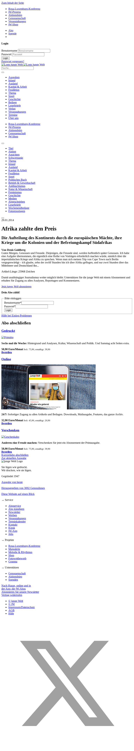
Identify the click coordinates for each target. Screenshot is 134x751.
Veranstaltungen (17, 21)
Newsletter (14, 512)
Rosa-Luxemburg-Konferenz (24, 8)
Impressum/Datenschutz (21, 607)
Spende (12, 33)
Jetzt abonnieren (16, 286)
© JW (11, 604)
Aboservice (14, 505)
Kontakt (12, 524)
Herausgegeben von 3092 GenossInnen (23, 488)
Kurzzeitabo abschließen (14, 454)
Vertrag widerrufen (11, 595)
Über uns (13, 118)
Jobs (10, 534)
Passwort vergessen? (12, 61)
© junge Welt (15, 600)
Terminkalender (17, 521)
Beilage (12, 102)
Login (5, 58)
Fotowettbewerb (17, 558)
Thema (12, 92)
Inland (11, 80)
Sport (11, 96)
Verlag (12, 108)
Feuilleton (13, 89)
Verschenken (10, 430)
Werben (12, 515)
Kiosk (11, 527)
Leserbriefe (14, 105)
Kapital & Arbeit (17, 86)
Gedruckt (8, 331)
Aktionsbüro (15, 15)
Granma (12, 561)
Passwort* (10, 306)
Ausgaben (14, 77)
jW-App (12, 530)
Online (6, 359)
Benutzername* (12, 302)
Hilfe (11, 613)
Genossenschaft (17, 18)
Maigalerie (14, 549)
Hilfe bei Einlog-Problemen (16, 315)
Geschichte (14, 99)
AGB (11, 610)
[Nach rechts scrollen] (2, 217)
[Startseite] (23, 64)
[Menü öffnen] (2, 72)
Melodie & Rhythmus (20, 552)
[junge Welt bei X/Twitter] (67, 747)
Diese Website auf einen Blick (18, 493)
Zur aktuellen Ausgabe (13, 458)
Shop (11, 555)
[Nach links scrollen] (2, 143)
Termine (12, 114)
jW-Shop (13, 24)
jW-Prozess (14, 11)
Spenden (13, 579)
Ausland (13, 83)
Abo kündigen (16, 508)
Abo (10, 30)
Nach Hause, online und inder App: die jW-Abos (16, 587)
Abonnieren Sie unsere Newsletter (20, 591)
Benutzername (9, 50)
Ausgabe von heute (12, 482)
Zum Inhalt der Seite (12, 2)
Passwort (6, 54)
